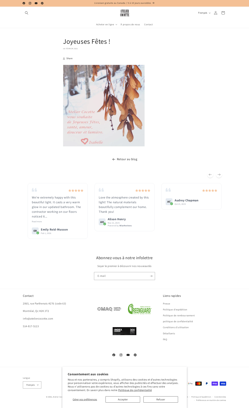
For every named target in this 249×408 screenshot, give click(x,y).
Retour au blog (127, 159)
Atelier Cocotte (59, 396)
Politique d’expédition (201, 396)
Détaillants (169, 333)
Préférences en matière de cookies (211, 400)
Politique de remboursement (179, 315)
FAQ (165, 339)
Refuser (160, 399)
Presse (166, 303)
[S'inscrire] (151, 276)
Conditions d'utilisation (176, 327)
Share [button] (69, 58)
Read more (37, 221)
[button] (26, 13)
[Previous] (210, 175)
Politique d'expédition (175, 309)
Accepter (123, 399)
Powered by (120, 225)
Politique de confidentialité (135, 390)
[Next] (219, 175)
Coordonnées (220, 396)
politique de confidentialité (178, 321)
